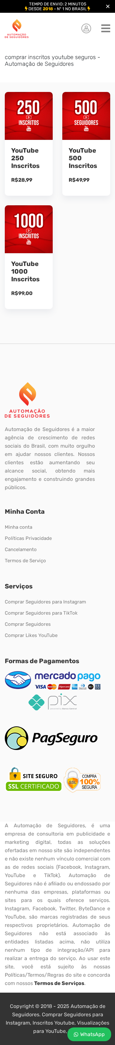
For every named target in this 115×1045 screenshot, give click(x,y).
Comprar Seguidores (28, 624)
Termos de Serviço (25, 561)
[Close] (108, 7)
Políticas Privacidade (28, 538)
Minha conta (18, 527)
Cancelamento (21, 549)
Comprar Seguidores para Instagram (45, 602)
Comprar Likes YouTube (31, 635)
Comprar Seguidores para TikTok (41, 613)
